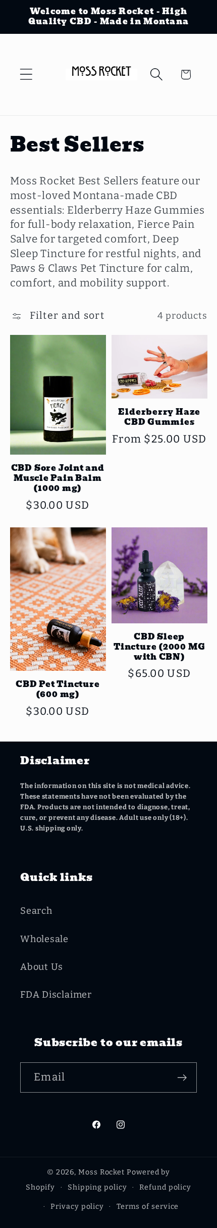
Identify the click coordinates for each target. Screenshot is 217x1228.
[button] (26, 74)
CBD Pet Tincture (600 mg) (57, 689)
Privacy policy (77, 1206)
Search (36, 910)
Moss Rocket (101, 1172)
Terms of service (148, 1206)
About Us (41, 966)
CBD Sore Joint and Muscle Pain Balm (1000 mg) (57, 478)
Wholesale (44, 939)
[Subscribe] (182, 1077)
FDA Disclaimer (56, 994)
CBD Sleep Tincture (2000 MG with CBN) (159, 647)
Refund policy (165, 1187)
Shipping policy (97, 1187)
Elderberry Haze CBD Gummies (159, 417)
